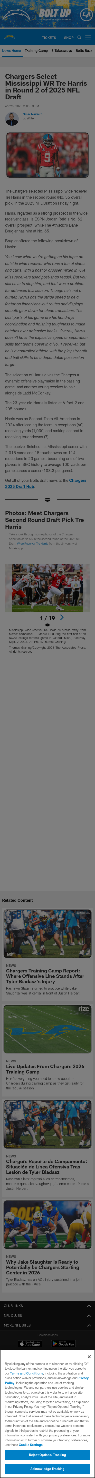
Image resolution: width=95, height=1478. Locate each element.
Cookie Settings (31, 1445)
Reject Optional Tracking (47, 1455)
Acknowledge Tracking (47, 1469)
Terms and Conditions (26, 1373)
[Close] (89, 1356)
